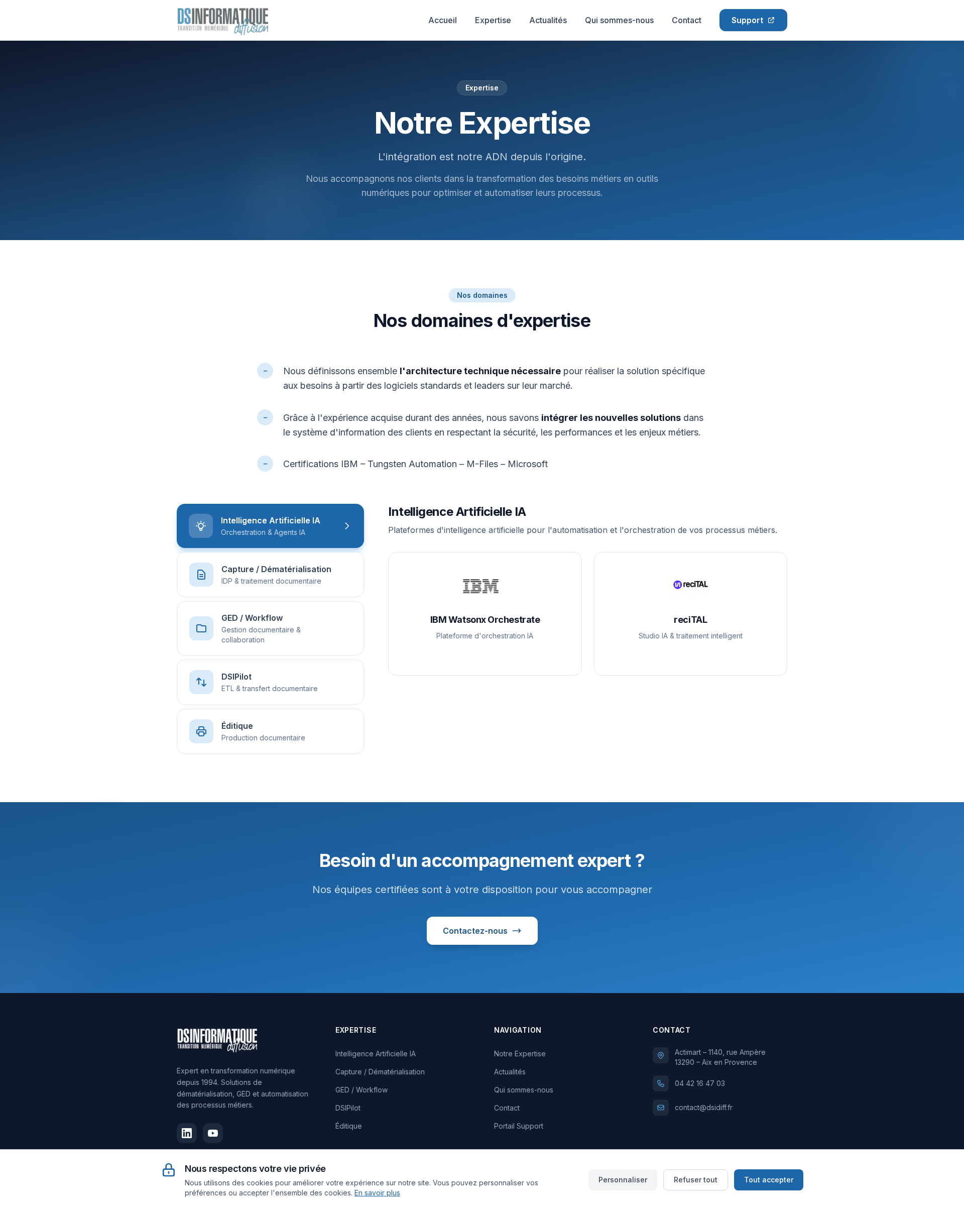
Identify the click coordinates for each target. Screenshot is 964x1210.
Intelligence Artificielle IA (375, 1053)
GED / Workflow (361, 1089)
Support (747, 20)
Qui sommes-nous (619, 20)
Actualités (548, 20)
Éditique (348, 1126)
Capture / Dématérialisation (380, 1071)
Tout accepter (768, 1179)
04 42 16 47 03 (700, 1083)
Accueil (442, 20)
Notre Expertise (520, 1053)
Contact (686, 20)
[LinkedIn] (187, 1133)
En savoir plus (377, 1192)
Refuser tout (695, 1179)
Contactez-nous (475, 931)
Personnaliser (622, 1179)
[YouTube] (213, 1133)
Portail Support (518, 1126)
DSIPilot (347, 1108)
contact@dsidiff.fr (704, 1107)
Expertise (493, 20)
